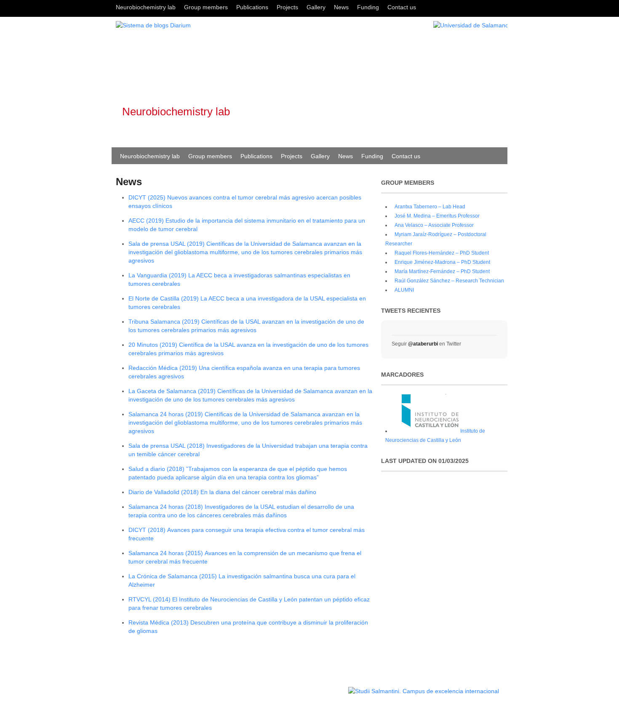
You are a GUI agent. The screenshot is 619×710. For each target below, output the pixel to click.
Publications (252, 7)
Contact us (401, 7)
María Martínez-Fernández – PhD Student (442, 271)
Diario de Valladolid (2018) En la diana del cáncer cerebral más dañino (222, 492)
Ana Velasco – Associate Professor (434, 225)
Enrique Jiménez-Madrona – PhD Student (442, 262)
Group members (206, 7)
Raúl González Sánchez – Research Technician (449, 281)
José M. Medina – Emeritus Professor (437, 216)
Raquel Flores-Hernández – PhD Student (442, 253)
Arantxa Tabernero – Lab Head (430, 207)
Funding (368, 7)
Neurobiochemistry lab (146, 7)
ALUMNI (404, 290)
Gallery (316, 7)
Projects (287, 7)
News (341, 7)
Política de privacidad (321, 687)
